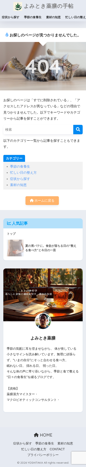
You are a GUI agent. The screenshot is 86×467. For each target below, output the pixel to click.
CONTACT (57, 449)
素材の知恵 (53, 17)
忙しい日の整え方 (23, 172)
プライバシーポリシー (43, 455)
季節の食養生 (33, 17)
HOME (45, 435)
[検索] (78, 129)
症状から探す (10, 17)
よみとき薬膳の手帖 (48, 6)
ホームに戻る (44, 200)
